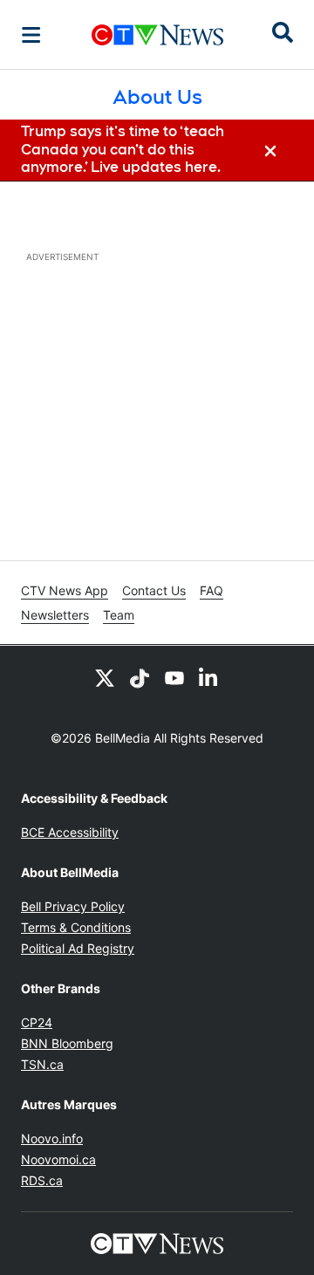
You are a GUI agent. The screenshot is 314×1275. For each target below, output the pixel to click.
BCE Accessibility (70, 832)
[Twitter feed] (104, 677)
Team (118, 614)
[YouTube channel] (174, 677)
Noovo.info (52, 1138)
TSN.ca (42, 1064)
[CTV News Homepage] (157, 34)
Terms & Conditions (76, 927)
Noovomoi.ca (58, 1159)
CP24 (36, 1022)
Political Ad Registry (77, 948)
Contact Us (154, 590)
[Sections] (31, 34)
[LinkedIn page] (209, 677)
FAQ (211, 590)
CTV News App (64, 590)
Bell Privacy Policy (73, 906)
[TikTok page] (139, 677)
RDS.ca (42, 1180)
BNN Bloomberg (67, 1043)
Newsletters (55, 614)
